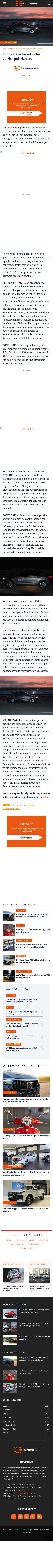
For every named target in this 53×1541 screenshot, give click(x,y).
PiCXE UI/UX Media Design (22, 1529)
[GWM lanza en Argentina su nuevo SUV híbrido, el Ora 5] (9, 976)
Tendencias (11, 49)
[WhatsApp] (23, 82)
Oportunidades (24, 941)
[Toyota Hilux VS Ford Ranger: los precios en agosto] (10, 1340)
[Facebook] (5, 82)
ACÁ (45, 797)
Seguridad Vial (29, 805)
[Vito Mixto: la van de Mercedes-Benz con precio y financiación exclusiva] (9, 945)
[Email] (35, 82)
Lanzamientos (23, 971)
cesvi (13, 805)
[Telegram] (41, 82)
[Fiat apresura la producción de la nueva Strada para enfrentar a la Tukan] (9, 915)
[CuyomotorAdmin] (17, 68)
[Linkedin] (29, 82)
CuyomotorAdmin (32, 68)
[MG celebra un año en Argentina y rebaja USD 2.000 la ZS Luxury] (10, 1314)
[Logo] (26, 3)
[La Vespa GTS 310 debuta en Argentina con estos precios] (9, 930)
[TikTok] (26, 1516)
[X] (11, 82)
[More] (47, 82)
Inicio (4, 49)
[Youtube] (39, 1516)
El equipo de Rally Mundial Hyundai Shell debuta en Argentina (13, 1288)
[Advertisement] (26, 222)
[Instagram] (20, 1516)
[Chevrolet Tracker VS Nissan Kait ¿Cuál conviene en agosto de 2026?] (10, 1327)
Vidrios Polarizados (11, 808)
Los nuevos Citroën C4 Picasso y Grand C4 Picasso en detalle (39, 1288)
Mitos (19, 805)
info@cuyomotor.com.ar (26, 1493)
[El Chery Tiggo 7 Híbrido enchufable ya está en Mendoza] (9, 960)
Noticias (21, 910)
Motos (20, 926)
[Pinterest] (17, 82)
